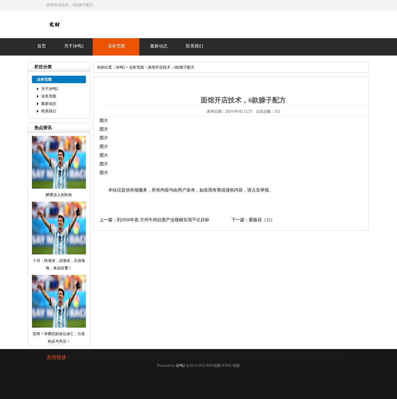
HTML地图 (231, 365)
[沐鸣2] (54, 31)
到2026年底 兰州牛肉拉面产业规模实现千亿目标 (163, 219)
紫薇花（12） (262, 219)
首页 (41, 46)
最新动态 (158, 46)
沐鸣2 (120, 67)
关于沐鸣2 (74, 46)
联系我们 (194, 46)
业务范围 (116, 46)
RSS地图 (214, 365)
